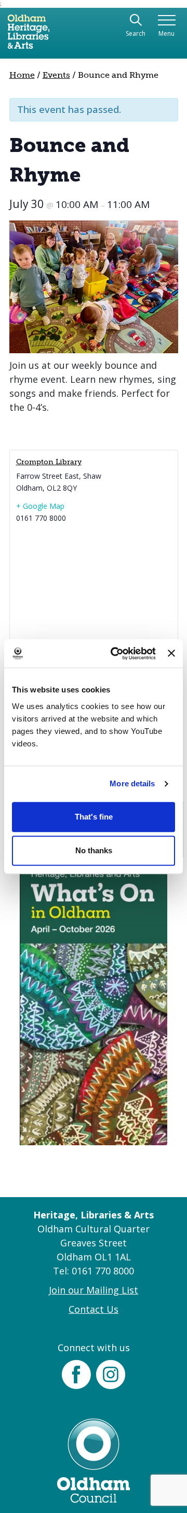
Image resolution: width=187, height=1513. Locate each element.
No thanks (93, 850)
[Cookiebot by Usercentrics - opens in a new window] (115, 653)
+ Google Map (40, 506)
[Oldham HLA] (28, 36)
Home (22, 75)
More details (132, 783)
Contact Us (93, 1309)
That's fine (94, 816)
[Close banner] (171, 653)
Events (56, 75)
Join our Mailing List (93, 1290)
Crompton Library (49, 461)
